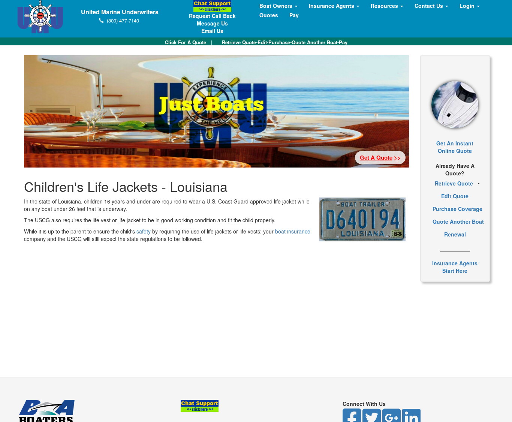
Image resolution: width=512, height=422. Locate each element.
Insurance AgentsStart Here (455, 266)
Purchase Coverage (457, 208)
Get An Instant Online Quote (454, 146)
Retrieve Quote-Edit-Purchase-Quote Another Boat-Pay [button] (284, 42)
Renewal (455, 234)
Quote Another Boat (458, 221)
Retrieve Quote (454, 183)
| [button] (188, 42)
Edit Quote (455, 196)
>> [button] (380, 157)
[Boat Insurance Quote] (455, 104)
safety (143, 231)
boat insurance (292, 231)
